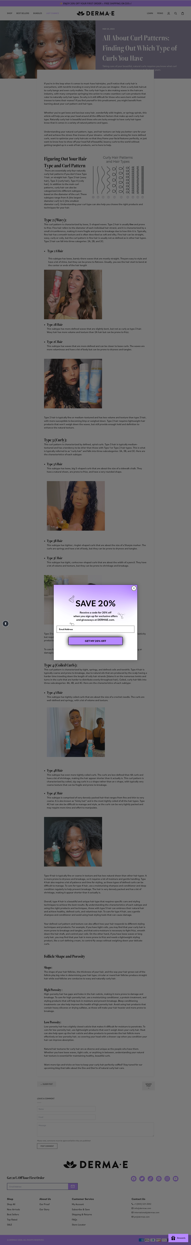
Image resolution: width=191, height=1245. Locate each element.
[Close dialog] (133, 588)
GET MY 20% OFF (95, 641)
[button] (5, 623)
